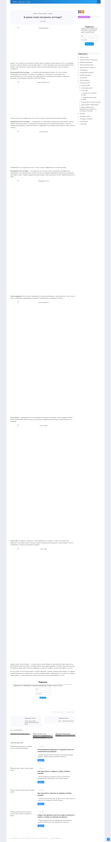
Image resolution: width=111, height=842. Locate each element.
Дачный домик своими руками (19, 729)
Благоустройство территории (89, 60)
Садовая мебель (85, 116)
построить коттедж (58, 712)
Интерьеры (84, 70)
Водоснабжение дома (87, 65)
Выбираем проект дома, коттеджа (64, 730)
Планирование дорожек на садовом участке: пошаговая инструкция (56, 750)
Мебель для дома (86, 75)
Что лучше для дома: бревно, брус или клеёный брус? (16, 721)
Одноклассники (82, 11)
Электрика (84, 124)
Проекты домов (85, 83)
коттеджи (85, 90)
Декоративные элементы (88, 67)
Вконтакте (79, 11)
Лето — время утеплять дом (50, 720)
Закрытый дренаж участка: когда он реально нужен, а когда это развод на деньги (56, 816)
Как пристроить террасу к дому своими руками (54, 772)
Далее (41, 760)
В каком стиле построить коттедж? (91, 102)
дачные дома (86, 85)
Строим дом (84, 121)
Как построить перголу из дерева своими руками (55, 794)
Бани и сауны (85, 57)
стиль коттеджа (70, 712)
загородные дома (87, 88)
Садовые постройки (86, 119)
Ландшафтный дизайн (87, 72)
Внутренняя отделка (86, 62)
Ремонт (83, 114)
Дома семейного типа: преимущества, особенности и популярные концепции (41, 730)
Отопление (84, 78)
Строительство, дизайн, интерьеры (21, 8)
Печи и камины (85, 80)
